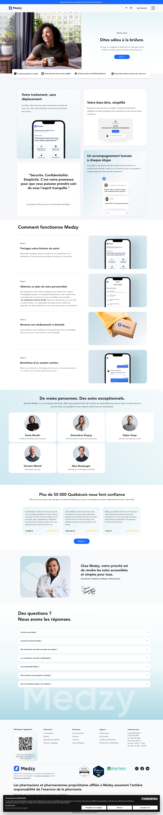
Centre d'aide (104, 733)
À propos (75, 736)
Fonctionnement (78, 733)
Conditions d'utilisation (107, 740)
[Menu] (153, 8)
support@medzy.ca (134, 733)
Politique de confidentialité (108, 743)
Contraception (48, 733)
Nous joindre (103, 736)
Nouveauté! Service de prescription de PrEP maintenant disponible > (81, 2)
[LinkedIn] (147, 768)
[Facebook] (142, 768)
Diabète (46, 736)
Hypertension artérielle (51, 740)
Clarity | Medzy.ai (78, 743)
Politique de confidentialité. (22, 778)
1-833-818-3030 (133, 735)
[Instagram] (137, 768)
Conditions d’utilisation (42, 776)
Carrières (75, 740)
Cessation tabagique (50, 743)
